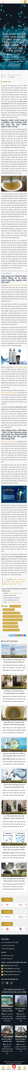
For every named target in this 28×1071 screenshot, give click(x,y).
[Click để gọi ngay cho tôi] (14, 1066)
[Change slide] (2, 905)
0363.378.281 (14, 965)
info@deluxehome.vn (13, 974)
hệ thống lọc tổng (15, 606)
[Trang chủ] (3, 2)
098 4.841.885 (16, 968)
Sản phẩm (7, 912)
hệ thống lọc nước (9, 609)
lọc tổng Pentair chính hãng (11, 630)
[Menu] (25, 1)
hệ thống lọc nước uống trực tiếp (13, 616)
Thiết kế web (12, 1063)
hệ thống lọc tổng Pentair (11, 626)
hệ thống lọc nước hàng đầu (12, 613)
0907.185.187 (17, 971)
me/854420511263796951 (14, 602)
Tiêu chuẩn (7, 924)
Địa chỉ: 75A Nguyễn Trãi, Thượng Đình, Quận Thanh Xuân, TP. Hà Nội (7, 1049)
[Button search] (21, 1)
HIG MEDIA (18, 1063)
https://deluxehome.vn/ (15, 593)
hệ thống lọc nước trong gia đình (13, 619)
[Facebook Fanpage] (3, 983)
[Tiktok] (11, 983)
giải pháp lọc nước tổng (10, 623)
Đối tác (7, 899)
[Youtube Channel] (7, 983)
